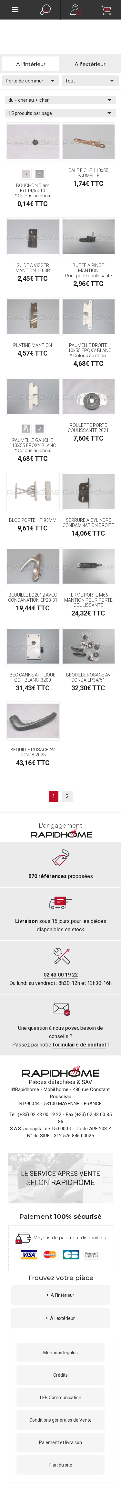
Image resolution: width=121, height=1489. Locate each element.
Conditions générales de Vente (60, 1420)
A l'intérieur (30, 64)
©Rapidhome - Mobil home (39, 1089)
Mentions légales (60, 1352)
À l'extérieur (62, 1318)
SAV (87, 1082)
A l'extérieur (90, 64)
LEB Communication (60, 1397)
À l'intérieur (62, 1295)
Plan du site (60, 1464)
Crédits (60, 1375)
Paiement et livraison (60, 1442)
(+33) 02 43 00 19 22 (39, 1114)
